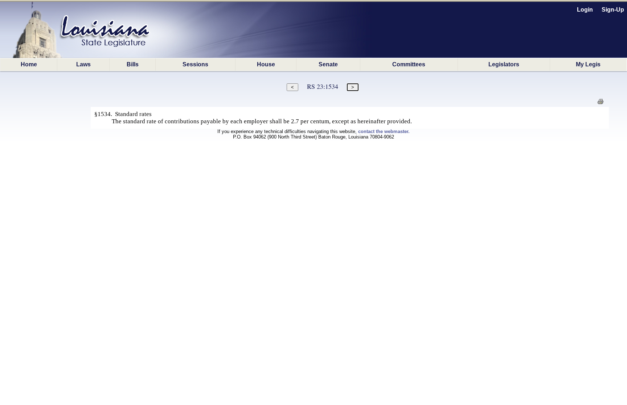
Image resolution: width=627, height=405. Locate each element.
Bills (133, 64)
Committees (408, 64)
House (266, 64)
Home (29, 64)
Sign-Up (613, 10)
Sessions (195, 64)
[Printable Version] (600, 103)
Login (585, 10)
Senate (328, 64)
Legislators (503, 64)
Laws (83, 64)
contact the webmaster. (384, 131)
